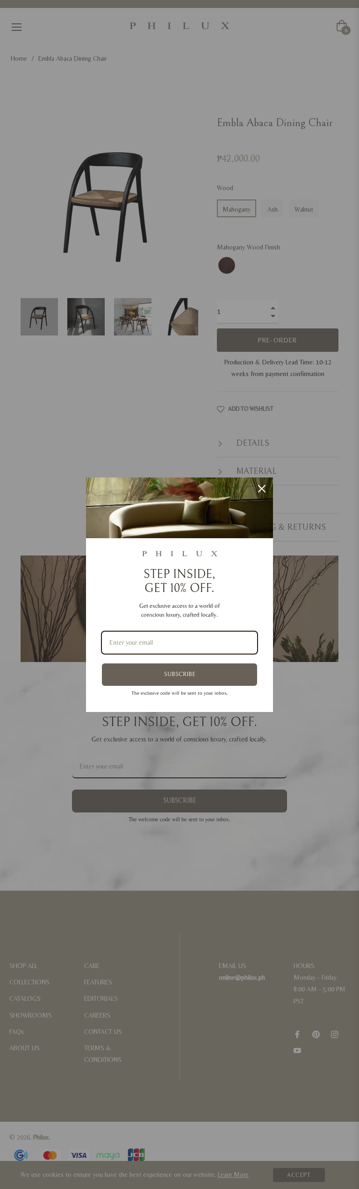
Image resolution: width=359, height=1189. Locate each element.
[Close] (262, 488)
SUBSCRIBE (179, 674)
